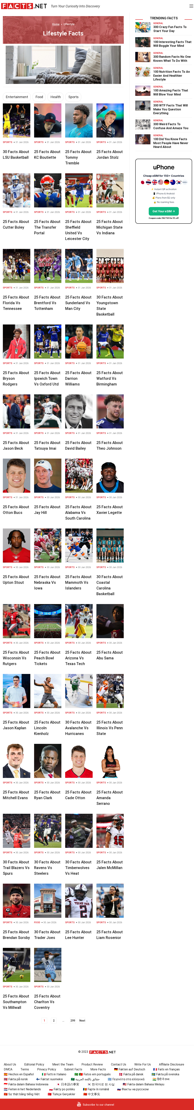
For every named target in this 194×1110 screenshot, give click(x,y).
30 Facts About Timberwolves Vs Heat (78, 868)
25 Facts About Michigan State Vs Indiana (109, 227)
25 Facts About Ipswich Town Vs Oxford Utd (47, 378)
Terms (24, 1069)
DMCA (8, 1069)
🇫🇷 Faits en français (166, 1069)
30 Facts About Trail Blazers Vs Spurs (16, 868)
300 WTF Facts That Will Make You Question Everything (170, 109)
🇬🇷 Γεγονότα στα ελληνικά (126, 1079)
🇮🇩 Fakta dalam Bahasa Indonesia (26, 1084)
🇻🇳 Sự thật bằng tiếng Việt (22, 1094)
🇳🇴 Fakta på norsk (16, 1079)
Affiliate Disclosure (171, 1064)
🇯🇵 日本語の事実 (67, 1084)
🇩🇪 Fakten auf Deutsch (129, 1069)
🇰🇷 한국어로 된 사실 (101, 1084)
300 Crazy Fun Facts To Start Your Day (170, 29)
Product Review (92, 1064)
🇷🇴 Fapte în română (96, 1089)
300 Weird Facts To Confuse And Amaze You (170, 126)
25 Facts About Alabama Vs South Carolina (78, 513)
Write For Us (142, 1064)
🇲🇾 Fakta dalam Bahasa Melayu (143, 1084)
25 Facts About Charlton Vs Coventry (47, 1002)
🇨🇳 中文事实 (91, 1094)
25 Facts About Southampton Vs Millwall (16, 1002)
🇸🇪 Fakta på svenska (165, 1074)
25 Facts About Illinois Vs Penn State (109, 728)
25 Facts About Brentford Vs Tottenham (47, 303)
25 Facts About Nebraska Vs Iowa (47, 582)
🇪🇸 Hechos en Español (19, 1074)
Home (55, 24)
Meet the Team (62, 1064)
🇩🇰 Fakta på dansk (131, 1074)
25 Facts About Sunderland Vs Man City (78, 303)
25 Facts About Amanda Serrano (109, 798)
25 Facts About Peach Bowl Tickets (47, 658)
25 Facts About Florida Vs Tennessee (16, 303)
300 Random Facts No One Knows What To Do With (172, 59)
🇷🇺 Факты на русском (133, 1089)
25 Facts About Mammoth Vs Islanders (78, 582)
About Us (10, 1064)
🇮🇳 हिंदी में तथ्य (161, 1079)
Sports (73, 97)
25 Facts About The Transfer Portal (47, 227)
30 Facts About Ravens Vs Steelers (47, 868)
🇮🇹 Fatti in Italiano (54, 1074)
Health (56, 97)
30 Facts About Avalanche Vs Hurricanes (78, 728)
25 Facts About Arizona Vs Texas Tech (78, 658)
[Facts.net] (24, 5)
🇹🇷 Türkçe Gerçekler (61, 1094)
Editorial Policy (34, 1064)
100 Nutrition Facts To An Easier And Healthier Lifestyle (171, 75)
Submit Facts (73, 1069)
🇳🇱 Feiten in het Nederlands (22, 1089)
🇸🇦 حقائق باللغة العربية (85, 1079)
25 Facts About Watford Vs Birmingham (109, 378)
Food (39, 97)
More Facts (98, 1069)
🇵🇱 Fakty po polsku (62, 1089)
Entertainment (17, 97)
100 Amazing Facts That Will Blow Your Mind (170, 92)
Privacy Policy (46, 1069)
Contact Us (118, 1064)
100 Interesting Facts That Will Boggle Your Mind (172, 44)
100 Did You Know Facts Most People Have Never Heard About (170, 143)
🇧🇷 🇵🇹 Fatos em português (92, 1074)
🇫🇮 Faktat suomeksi (49, 1079)
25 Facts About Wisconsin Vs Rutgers (16, 658)
